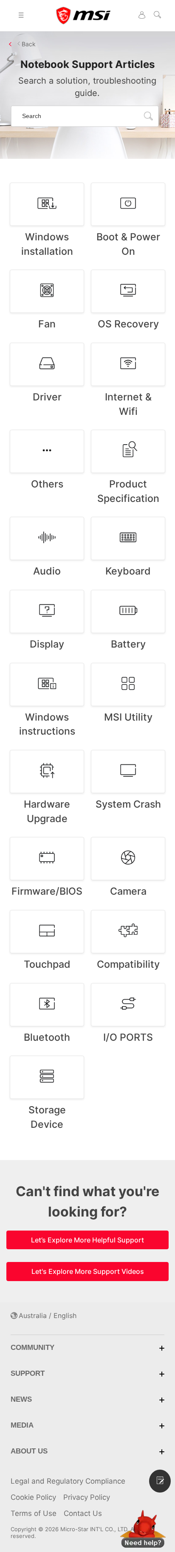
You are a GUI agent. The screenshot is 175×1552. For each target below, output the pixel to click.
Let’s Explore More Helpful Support (87, 1240)
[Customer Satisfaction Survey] (160, 1481)
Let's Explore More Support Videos (87, 1271)
